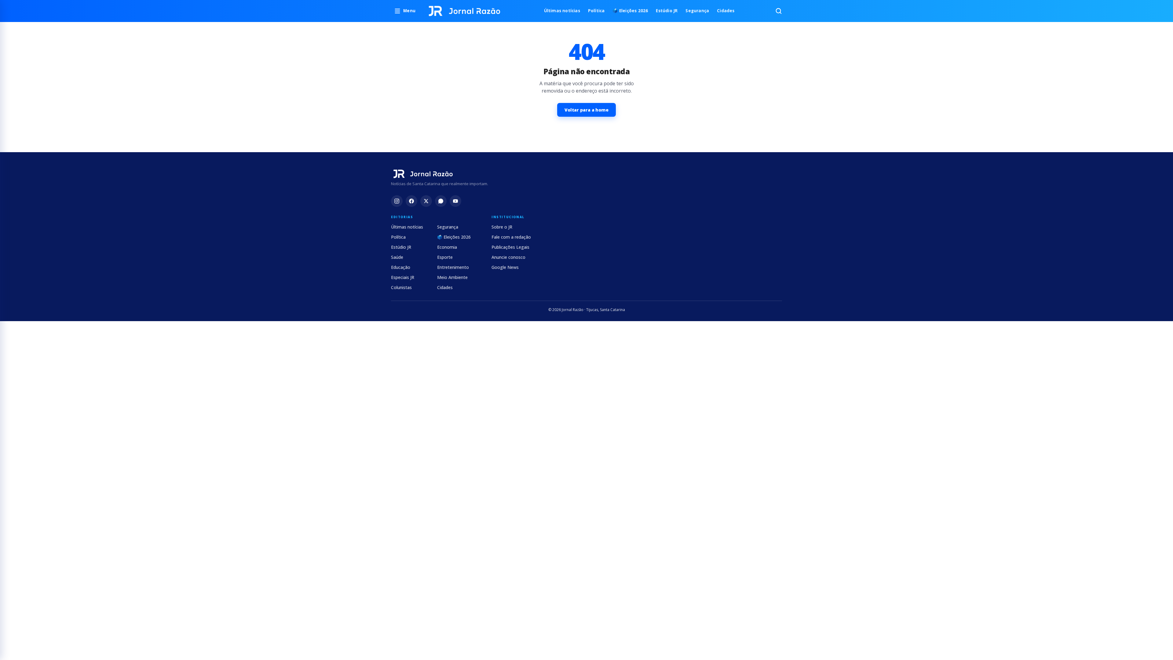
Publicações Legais (510, 247)
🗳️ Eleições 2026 (630, 10)
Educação (400, 267)
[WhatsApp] (441, 201)
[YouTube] (455, 201)
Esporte (445, 257)
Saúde (397, 257)
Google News (505, 267)
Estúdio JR (667, 10)
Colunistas (401, 287)
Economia (447, 247)
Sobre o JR (501, 227)
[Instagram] (397, 201)
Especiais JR (402, 277)
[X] (426, 201)
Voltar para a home (586, 110)
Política (596, 10)
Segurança (697, 10)
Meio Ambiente (452, 277)
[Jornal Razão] (464, 11)
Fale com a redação (511, 237)
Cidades (725, 10)
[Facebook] (411, 201)
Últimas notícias (562, 10)
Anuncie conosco (508, 257)
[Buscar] (778, 11)
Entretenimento (453, 267)
